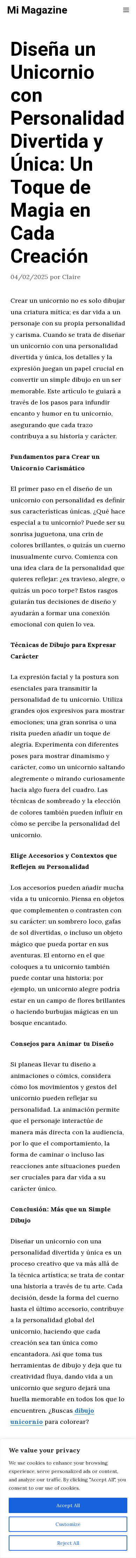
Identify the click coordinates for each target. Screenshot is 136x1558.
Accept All (68, 1505)
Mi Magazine (37, 10)
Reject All (68, 1543)
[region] (68, 1498)
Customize (68, 1524)
